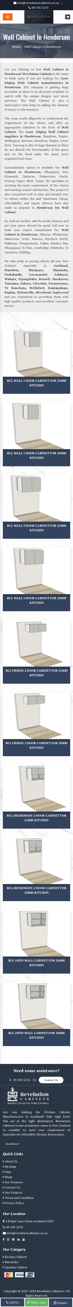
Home (16, 47)
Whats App (38, 1302)
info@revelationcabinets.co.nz (37, 3)
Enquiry (62, 1303)
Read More (12, 1144)
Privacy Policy (14, 1203)
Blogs (8, 1177)
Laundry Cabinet (16, 1267)
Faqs (7, 1172)
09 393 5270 (39, 8)
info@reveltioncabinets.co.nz (27, 1233)
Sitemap (10, 1166)
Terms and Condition (19, 1198)
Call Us (14, 1302)
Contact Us (51, 1080)
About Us (10, 1161)
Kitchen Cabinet (15, 1257)
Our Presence (13, 1182)
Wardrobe (11, 1262)
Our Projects (13, 1192)
